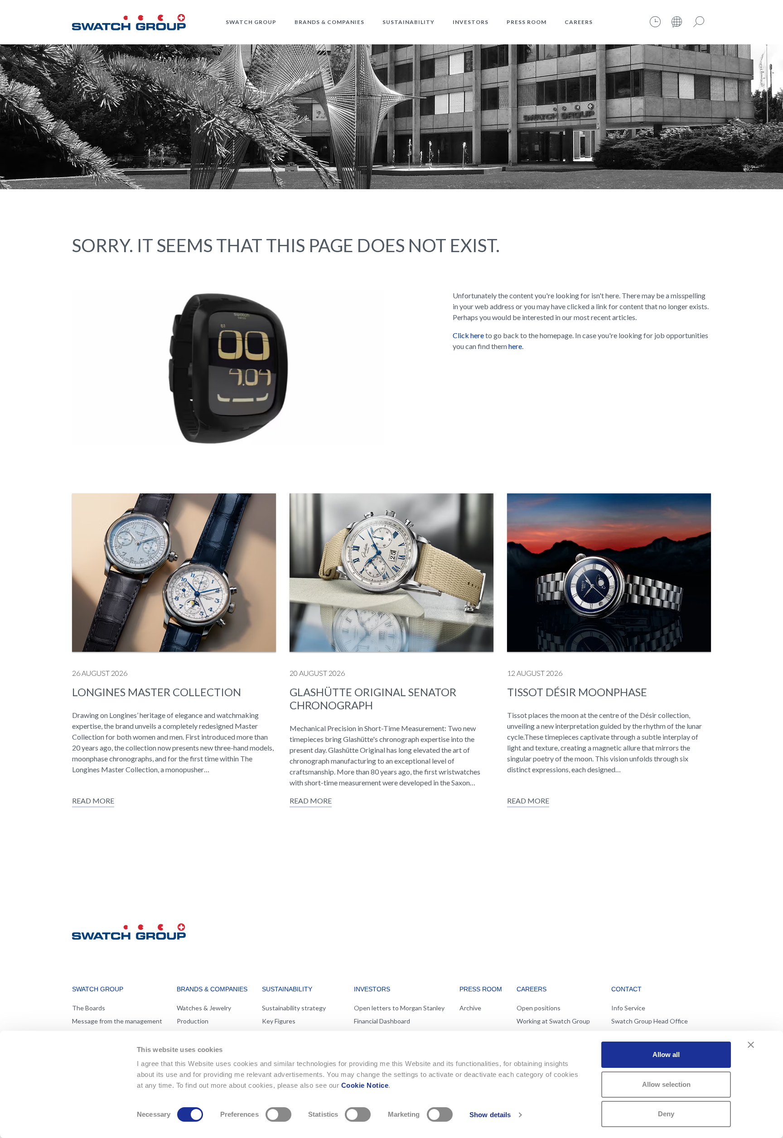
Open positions (539, 1008)
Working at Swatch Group (553, 1021)
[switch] (278, 1114)
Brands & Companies (329, 22)
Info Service (628, 1008)
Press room (526, 22)
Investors (470, 22)
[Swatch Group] (129, 20)
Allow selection (666, 1084)
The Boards (88, 1008)
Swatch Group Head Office (649, 1021)
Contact (626, 989)
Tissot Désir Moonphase (577, 691)
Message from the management (117, 1021)
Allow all (666, 1054)
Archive (470, 1008)
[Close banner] (751, 1045)
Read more (93, 800)
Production (192, 1021)
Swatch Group (251, 22)
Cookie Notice (365, 1085)
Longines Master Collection (156, 691)
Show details (490, 1115)
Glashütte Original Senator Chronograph (373, 698)
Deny (666, 1114)
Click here (468, 335)
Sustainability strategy (294, 1008)
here (515, 346)
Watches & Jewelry (204, 1008)
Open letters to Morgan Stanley (399, 1008)
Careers (579, 22)
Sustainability (408, 22)
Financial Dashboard (382, 1021)
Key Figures (278, 1021)
